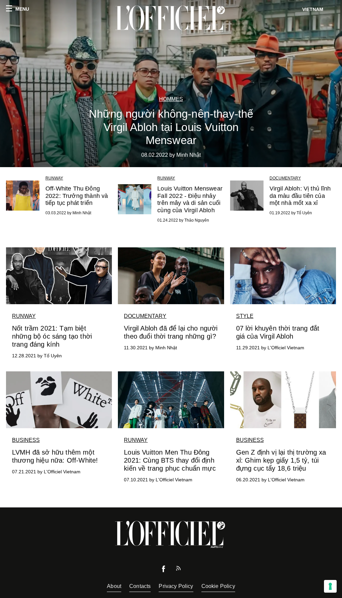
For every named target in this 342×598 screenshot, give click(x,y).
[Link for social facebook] (163, 570)
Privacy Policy (176, 586)
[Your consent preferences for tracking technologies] (330, 586)
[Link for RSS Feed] (178, 570)
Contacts (140, 586)
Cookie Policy (218, 586)
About (114, 586)
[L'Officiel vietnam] (171, 19)
